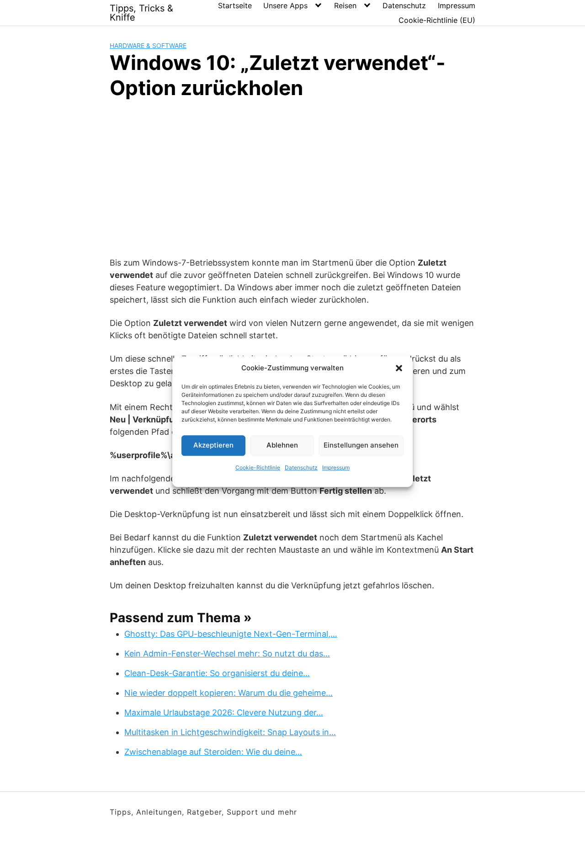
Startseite (235, 5)
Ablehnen (282, 445)
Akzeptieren (213, 445)
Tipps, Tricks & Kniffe (141, 13)
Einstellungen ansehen (361, 445)
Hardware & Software (148, 45)
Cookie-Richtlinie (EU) (437, 20)
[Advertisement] (292, 176)
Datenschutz (301, 467)
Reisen (345, 5)
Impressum (336, 467)
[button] (399, 368)
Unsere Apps (285, 5)
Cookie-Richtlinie (257, 467)
